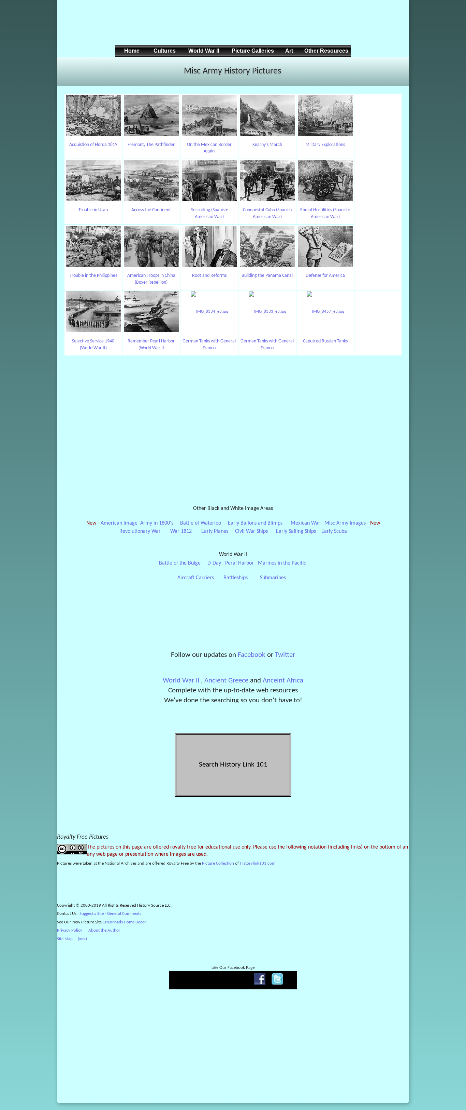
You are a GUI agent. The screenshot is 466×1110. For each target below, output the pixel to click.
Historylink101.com (257, 863)
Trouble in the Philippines (93, 275)
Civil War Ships (251, 531)
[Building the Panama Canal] (267, 246)
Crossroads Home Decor (124, 922)
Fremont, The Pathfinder (151, 144)
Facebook (251, 655)
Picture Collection (218, 863)
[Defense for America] (325, 246)
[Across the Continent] (151, 181)
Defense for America (325, 275)
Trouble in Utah (93, 210)
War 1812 (181, 531)
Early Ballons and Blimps (255, 523)
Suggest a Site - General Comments (110, 913)
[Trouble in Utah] (93, 181)
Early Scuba (334, 531)
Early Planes (214, 531)
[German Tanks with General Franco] (209, 312)
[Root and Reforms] (209, 246)
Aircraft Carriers (195, 578)
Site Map (65, 939)
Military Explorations (325, 144)
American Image (119, 523)
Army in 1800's (156, 523)
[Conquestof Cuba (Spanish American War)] (267, 181)
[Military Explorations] (325, 115)
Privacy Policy (69, 930)
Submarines (273, 578)
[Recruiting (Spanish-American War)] (209, 181)
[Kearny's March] (267, 115)
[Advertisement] (232, 27)
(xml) (82, 939)
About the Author (104, 930)
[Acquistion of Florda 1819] (93, 115)
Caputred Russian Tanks (325, 341)
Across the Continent (151, 210)
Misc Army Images (345, 523)
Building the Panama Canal (267, 275)
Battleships (235, 578)
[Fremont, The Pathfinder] (151, 115)
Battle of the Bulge (180, 563)
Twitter (285, 655)
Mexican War (305, 523)
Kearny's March (267, 144)
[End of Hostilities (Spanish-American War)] (325, 181)
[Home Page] (70, 70)
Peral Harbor (239, 563)
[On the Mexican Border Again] (209, 115)
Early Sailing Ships (296, 531)
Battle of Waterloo (200, 523)
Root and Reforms (209, 275)
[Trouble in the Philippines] (93, 246)
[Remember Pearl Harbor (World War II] (151, 312)
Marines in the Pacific (282, 563)
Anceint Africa (283, 680)
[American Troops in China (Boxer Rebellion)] (151, 246)
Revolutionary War (140, 531)
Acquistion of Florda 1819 (93, 144)
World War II (181, 680)
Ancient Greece (226, 680)
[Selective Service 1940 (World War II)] (93, 312)
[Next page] (395, 70)
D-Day (214, 563)
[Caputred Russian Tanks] (325, 312)
